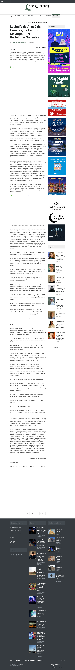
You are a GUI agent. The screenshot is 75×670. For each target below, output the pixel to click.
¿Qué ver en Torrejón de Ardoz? (59, 548)
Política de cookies (53, 665)
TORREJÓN (30, 16)
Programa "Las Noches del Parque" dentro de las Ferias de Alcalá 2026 (41, 530)
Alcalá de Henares (17, 42)
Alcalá (11, 660)
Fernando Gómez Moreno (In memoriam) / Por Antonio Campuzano (60, 267)
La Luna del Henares (19, 664)
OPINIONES (55, 16)
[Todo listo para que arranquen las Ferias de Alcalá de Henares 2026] (32, 624)
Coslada (24, 660)
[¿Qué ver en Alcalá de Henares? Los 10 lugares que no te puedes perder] (51, 575)
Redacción (12, 541)
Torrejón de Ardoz (41, 641)
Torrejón (17, 660)
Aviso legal (57, 664)
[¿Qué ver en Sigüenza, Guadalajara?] (51, 558)
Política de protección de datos (56, 667)
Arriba (61, 660)
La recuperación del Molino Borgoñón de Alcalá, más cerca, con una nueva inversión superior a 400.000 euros (41, 572)
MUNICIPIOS (47, 16)
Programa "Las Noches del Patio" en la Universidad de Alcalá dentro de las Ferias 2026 (41, 542)
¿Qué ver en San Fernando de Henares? (60, 539)
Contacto (52, 664)
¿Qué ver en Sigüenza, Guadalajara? (59, 558)
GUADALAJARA (38, 16)
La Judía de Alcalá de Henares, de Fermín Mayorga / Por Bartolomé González (25, 32)
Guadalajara (31, 660)
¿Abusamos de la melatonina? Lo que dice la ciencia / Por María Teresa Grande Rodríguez (60, 324)
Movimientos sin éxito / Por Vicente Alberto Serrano (60, 313)
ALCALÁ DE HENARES (19, 16)
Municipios (40, 660)
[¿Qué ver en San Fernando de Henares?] (51, 539)
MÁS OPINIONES (56, 347)
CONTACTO (13, 19)
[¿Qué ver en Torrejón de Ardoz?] (51, 549)
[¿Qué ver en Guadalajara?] (51, 568)
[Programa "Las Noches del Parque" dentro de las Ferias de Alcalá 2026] (32, 530)
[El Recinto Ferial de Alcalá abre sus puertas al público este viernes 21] (32, 613)
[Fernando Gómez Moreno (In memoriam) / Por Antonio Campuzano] (51, 268)
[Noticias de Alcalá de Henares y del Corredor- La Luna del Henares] (37, 9)
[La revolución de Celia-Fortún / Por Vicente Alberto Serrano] (51, 279)
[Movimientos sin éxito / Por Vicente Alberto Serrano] (51, 315)
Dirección (12, 542)
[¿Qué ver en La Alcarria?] (51, 531)
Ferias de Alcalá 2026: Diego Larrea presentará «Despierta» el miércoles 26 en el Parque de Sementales (41, 556)
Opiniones (23, 42)
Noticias (39, 563)
